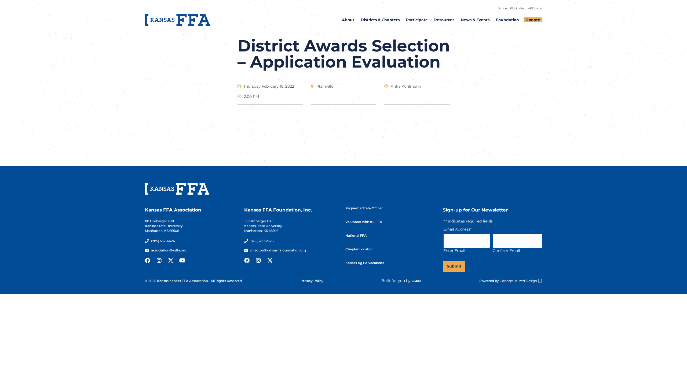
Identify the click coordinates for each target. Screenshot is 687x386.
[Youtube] (182, 260)
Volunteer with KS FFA (363, 222)
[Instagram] (159, 260)
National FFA (356, 235)
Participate (417, 19)
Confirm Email (506, 251)
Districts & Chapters (380, 19)
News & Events (475, 19)
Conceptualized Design (519, 281)
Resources (444, 19)
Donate (532, 19)
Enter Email (454, 251)
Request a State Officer (364, 208)
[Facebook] (147, 260)
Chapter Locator (358, 249)
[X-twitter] (170, 260)
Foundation (507, 19)
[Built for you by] (416, 281)
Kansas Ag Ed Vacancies (364, 263)
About (348, 19)
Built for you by (396, 280)
